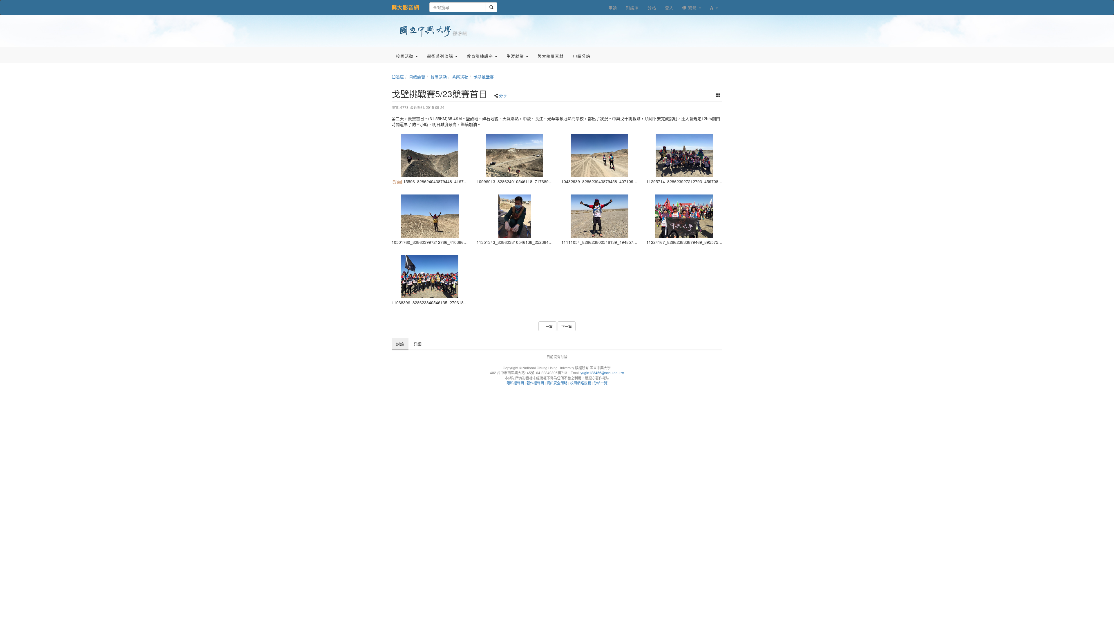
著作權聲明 (535, 382)
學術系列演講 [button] (441, 56)
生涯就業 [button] (516, 56)
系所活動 (460, 77)
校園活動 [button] (405, 56)
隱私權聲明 (515, 382)
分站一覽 (600, 382)
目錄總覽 (417, 77)
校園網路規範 (580, 382)
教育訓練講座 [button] (480, 56)
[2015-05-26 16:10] (430, 155)
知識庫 (398, 77)
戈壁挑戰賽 (483, 77)
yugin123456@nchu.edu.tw (602, 372)
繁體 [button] (692, 7)
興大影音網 (405, 7)
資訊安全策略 (557, 382)
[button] (714, 7)
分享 (503, 95)
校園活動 (439, 77)
